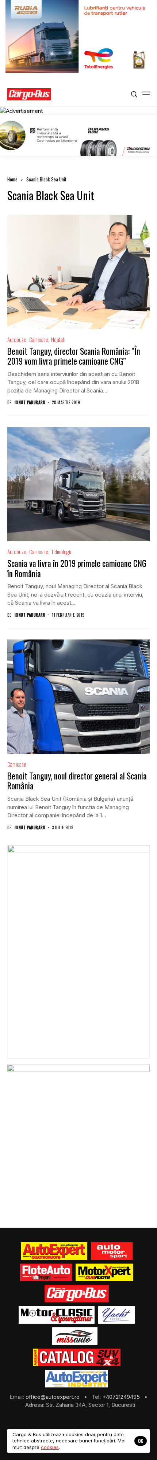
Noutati (58, 339)
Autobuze (16, 339)
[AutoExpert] (54, 1251)
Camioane (38, 339)
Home (12, 179)
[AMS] (112, 1251)
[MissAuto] (75, 1336)
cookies (50, 1447)
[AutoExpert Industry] (76, 1378)
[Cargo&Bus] (76, 1293)
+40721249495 (121, 1396)
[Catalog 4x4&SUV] (77, 1357)
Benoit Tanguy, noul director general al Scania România (77, 781)
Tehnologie (62, 552)
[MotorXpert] (104, 1272)
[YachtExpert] (116, 1315)
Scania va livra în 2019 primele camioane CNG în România (76, 568)
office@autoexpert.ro (53, 1396)
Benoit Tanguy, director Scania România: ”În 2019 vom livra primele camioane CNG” (73, 356)
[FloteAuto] (46, 1272)
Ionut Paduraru (30, 402)
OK (140, 1441)
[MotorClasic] (57, 1315)
